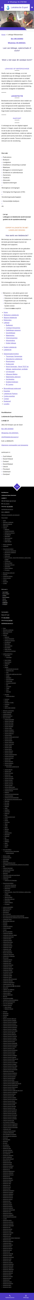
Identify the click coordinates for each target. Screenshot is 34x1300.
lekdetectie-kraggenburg (8, 1190)
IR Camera (9, 384)
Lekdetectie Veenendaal (8, 869)
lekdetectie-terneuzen (8, 1197)
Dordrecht (7, 836)
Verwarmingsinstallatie (8, 998)
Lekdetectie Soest (7, 961)
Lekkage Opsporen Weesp (9, 1051)
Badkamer (9, 325)
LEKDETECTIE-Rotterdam (11, 880)
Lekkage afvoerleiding (8, 907)
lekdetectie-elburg (7, 1285)
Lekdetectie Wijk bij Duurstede (10, 979)
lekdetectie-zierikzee (7, 1199)
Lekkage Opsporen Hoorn (9, 1041)
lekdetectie (5, 1141)
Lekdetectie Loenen (7, 966)
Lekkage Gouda (8, 738)
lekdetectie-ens (6, 1176)
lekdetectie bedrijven (7, 715)
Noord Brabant (8, 662)
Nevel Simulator (6, 1139)
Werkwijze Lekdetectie (11, 315)
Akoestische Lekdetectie (14, 359)
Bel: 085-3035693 (17, 39)
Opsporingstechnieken (11, 354)
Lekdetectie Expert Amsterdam (12, 794)
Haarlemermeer (8, 832)
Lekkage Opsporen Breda (9, 1101)
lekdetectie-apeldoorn (8, 1244)
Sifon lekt (5, 996)
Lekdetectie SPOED (7, 970)
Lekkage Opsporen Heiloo (9, 1053)
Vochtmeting (10, 379)
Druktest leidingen (12, 382)
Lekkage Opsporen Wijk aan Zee (10, 1059)
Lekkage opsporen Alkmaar (9, 1032)
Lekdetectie (7, 350)
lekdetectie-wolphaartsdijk (9, 1209)
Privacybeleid (4, 517)
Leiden (6, 808)
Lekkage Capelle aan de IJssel (12, 737)
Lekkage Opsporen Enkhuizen (10, 1027)
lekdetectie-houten (7, 1230)
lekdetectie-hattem (7, 1287)
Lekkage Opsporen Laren (9, 1048)
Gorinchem (7, 822)
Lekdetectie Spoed (7, 919)
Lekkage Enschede (9, 724)
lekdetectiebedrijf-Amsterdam (9, 1216)
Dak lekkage (6, 912)
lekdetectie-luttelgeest (8, 1180)
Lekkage (6, 322)
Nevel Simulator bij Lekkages (9, 1134)
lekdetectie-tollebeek (7, 1178)
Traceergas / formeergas (14, 356)
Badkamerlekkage (7, 908)
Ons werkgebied (7, 717)
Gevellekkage (10, 333)
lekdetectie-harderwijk (8, 1253)
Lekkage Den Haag (9, 722)
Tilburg (6, 824)
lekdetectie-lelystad (7, 1162)
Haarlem (6, 831)
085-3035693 (6, 503)
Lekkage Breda (8, 735)
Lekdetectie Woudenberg (8, 982)
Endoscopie (10, 364)
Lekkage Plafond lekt (8, 994)
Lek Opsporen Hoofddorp (9, 1122)
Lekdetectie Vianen (7, 973)
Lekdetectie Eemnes (7, 945)
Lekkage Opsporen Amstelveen (10, 1050)
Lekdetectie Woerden (8, 980)
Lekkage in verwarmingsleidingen (10, 1000)
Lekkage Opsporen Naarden (9, 1057)
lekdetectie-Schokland (8, 1192)
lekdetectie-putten (7, 1260)
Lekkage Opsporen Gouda (9, 1108)
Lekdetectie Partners (10, 393)
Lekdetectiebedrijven (7, 653)
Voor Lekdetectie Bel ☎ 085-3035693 (11, 986)
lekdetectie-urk (6, 1169)
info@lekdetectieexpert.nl (9, 437)
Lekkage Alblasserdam (15, 34)
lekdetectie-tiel (6, 1280)
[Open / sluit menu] (2, 7)
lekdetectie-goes (10, 670)
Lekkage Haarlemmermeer (11, 754)
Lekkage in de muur (7, 991)
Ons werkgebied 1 (7, 849)
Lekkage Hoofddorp (9, 730)
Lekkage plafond (7, 993)
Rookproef (7, 401)
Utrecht (6, 665)
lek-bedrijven (6, 1145)
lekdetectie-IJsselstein (8, 1232)
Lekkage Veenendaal (8, 868)
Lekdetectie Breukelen (8, 965)
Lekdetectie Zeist (7, 1129)
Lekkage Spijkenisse (9, 742)
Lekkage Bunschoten (8, 942)
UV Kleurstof (10, 371)
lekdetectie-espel (7, 1187)
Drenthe (6, 700)
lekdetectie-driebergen (8, 1241)
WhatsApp (10, 433)
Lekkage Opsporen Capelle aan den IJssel (13, 1090)
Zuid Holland (7, 655)
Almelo (6, 843)
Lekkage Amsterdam (9, 719)
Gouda (6, 818)
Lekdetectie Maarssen (8, 968)
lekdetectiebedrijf (10, 853)
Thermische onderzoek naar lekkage (11, 875)
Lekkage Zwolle (8, 747)
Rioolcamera (10, 361)
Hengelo (6, 845)
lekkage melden (6, 855)
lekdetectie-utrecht (7, 1220)
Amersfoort (7, 834)
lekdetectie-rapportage (8, 1155)
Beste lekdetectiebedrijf (8, 1158)
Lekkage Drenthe (8, 785)
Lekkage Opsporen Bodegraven (10, 1087)
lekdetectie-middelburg (8, 1194)
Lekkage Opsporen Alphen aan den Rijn (12, 1083)
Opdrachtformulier (7, 876)
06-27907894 (10, 506)
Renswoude (5, 957)
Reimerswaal (9, 681)
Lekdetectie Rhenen (7, 959)
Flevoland (7, 694)
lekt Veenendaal (6, 871)
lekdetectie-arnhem (7, 1250)
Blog (4, 866)
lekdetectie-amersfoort (8, 1222)
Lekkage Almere (8, 749)
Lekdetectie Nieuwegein (8, 954)
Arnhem (6, 820)
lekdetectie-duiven (7, 1274)
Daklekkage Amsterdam (8, 1071)
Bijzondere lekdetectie (8, 1151)
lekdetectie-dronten (7, 1164)
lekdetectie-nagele (7, 1181)
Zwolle (6, 825)
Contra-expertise (9, 396)
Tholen (7, 688)
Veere (7, 690)
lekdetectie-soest (7, 1236)
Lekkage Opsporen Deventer (9, 1113)
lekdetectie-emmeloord (8, 1166)
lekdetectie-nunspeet (8, 1262)
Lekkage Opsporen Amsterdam (10, 1069)
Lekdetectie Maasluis (8, 933)
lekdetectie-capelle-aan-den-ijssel (13, 674)
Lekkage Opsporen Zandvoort (10, 1039)
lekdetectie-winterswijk (8, 1265)
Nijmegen (7, 829)
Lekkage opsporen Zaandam (9, 1020)
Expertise (7, 391)
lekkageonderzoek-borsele (12, 668)
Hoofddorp (7, 809)
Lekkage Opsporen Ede (8, 1120)
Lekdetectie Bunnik (7, 940)
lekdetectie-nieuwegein (8, 1223)
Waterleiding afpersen (13, 377)
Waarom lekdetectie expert (9, 862)
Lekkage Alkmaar (8, 769)
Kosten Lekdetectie (10, 347)
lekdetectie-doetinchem (8, 1264)
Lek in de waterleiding (8, 1003)
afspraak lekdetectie (7, 1150)
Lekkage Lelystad (9, 781)
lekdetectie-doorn (7, 1239)
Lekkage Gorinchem (9, 744)
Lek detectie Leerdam (8, 972)
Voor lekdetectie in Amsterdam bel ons (13, 799)
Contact (6, 399)
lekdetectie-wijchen (7, 1281)
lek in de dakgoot (7, 914)
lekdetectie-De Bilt (7, 1234)
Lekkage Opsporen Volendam (10, 1029)
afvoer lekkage (8, 1007)
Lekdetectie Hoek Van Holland (10, 935)
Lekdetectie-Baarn (7, 1243)
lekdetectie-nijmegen (7, 1248)
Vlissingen (8, 691)
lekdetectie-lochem (7, 1246)
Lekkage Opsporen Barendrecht (10, 1085)
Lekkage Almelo (8, 765)
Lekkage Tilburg (8, 745)
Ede (5, 838)
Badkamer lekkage (9, 1008)
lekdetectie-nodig (7, 1148)
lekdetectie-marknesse (8, 1174)
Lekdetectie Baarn (7, 938)
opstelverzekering (7, 857)
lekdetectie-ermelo (7, 1258)
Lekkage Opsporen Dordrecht (10, 1109)
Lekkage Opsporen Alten (8, 1080)
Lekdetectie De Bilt (7, 944)
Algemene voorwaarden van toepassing (14, 445)
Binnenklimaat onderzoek (12, 388)
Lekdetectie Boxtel (9, 790)
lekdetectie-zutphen (7, 1255)
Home (3, 34)
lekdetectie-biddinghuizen (9, 1171)
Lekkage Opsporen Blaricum (9, 1034)
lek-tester (5, 1143)
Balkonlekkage (6, 910)
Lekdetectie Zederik (7, 975)
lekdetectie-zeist (6, 1227)
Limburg (6, 706)
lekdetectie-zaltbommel (8, 1269)
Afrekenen (5, 873)
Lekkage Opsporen (7, 1005)
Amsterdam (5, 987)
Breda (6, 815)
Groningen (7, 704)
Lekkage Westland (9, 726)
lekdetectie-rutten (7, 1183)
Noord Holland (8, 660)
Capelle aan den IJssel (10, 816)
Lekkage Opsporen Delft (8, 1095)
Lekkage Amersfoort (9, 756)
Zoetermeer (7, 811)
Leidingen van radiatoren (8, 989)
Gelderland (4, 602)
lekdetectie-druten (7, 1278)
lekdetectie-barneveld (8, 1271)
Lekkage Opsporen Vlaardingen (10, 1123)
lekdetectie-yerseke (7, 1204)
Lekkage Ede (8, 759)
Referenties (7, 320)
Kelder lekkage (11, 343)
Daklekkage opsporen (13, 330)
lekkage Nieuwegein (7, 952)
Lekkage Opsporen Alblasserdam (10, 1081)
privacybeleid (6, 859)
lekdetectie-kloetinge (7, 1206)
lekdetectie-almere (10, 696)
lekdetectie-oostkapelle (8, 1215)
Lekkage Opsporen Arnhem (9, 1076)
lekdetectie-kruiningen (8, 1208)
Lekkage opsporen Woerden (9, 1106)
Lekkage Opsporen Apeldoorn (10, 1102)
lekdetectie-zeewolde (8, 1167)
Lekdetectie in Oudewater (9, 956)
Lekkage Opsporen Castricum (10, 1036)
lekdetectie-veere (7, 1211)
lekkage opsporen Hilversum (9, 1018)
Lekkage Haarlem (9, 752)
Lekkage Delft (8, 771)
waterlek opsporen (9, 783)
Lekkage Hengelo (9, 780)
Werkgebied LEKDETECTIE (12, 766)
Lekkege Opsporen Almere (9, 1078)
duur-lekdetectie (6, 1153)
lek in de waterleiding (7, 931)
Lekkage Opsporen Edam (9, 1060)
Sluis (7, 684)
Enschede (7, 804)
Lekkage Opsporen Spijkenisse (10, 1125)
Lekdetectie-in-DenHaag (10, 651)
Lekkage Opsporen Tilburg (9, 1088)
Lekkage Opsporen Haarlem (9, 1097)
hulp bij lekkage (6, 1146)
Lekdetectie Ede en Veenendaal (12, 851)
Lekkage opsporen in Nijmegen (10, 1092)
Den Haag (7, 803)
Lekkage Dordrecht (9, 758)
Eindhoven (7, 813)
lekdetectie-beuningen (8, 1283)
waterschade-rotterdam (10, 707)
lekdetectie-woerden (7, 1229)
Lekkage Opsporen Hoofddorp (10, 1022)
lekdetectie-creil (6, 1185)
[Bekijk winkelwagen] (32, 7)
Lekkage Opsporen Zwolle (9, 1104)
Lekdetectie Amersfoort (8, 936)
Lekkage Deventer (9, 773)
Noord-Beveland (10, 679)
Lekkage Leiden (8, 728)
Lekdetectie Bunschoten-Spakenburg (11, 1237)
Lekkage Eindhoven (9, 733)
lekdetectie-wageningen (8, 1257)
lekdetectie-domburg (7, 1213)
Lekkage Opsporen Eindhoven (10, 1073)
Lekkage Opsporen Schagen (9, 1023)
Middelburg (8, 677)
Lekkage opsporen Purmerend (10, 1115)
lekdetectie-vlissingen (8, 1195)
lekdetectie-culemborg (8, 1267)
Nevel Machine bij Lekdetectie (10, 1136)
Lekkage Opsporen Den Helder (10, 1030)
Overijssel (7, 699)
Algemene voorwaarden (8, 710)
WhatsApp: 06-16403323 (17, 43)
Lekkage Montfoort (7, 950)
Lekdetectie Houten (7, 947)
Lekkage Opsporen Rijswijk (9, 1130)
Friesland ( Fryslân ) (9, 702)
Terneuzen (8, 686)
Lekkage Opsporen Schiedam (10, 1118)
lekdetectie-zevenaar (8, 1276)
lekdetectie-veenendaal (8, 1225)
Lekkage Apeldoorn (9, 763)
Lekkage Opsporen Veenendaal (10, 1127)
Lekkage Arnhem (8, 740)
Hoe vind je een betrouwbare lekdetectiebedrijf (13, 915)
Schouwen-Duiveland (11, 683)
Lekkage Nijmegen (9, 751)
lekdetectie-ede (6, 1251)
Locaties (6, 404)
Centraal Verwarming (13, 328)
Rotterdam (7, 801)
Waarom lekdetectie (10, 317)
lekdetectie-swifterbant (8, 1173)
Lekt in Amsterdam (9, 795)
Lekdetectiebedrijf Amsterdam (11, 788)
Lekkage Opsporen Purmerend (10, 1025)
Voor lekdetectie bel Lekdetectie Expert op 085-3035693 (16, 917)
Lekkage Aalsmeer (9, 761)
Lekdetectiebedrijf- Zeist (8, 984)
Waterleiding (10, 335)
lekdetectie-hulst (6, 1201)
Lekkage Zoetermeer (9, 731)
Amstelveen (5, 1013)
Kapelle (7, 675)
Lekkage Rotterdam (9, 721)
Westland (7, 806)
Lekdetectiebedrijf (7, 714)
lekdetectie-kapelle (7, 1202)
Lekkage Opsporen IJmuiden (9, 1038)
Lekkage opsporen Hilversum (10, 1111)
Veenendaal (8, 657)
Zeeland (6, 667)
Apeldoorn (7, 792)
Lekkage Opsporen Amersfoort (10, 1099)
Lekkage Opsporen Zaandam (10, 1046)
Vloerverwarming (11, 338)
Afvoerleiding (10, 340)
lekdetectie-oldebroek (8, 1273)
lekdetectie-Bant (6, 1188)
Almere (6, 827)
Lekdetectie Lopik (7, 949)
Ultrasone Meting (11, 374)
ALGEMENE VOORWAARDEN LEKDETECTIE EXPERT (16, 864)
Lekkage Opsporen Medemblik (10, 1043)
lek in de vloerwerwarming (9, 1001)
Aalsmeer (7, 839)
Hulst (7, 672)
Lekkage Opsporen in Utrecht (10, 1074)
